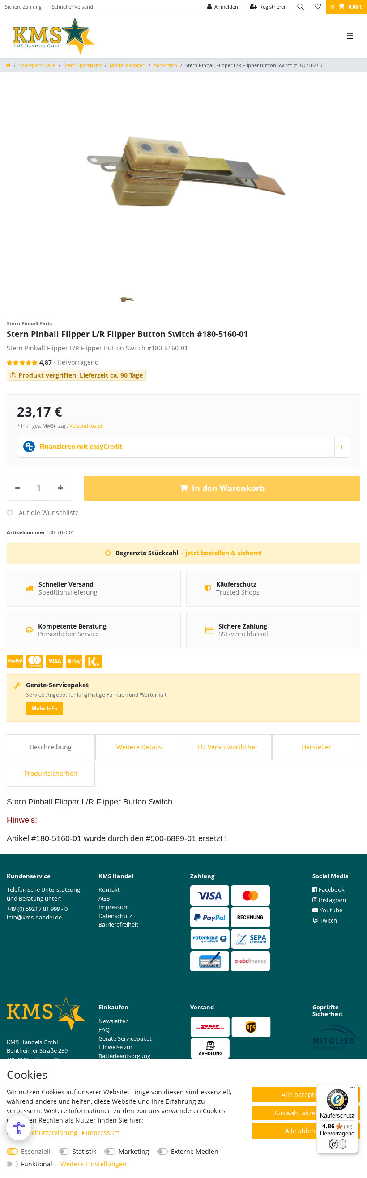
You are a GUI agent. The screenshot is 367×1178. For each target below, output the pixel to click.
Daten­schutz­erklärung (45, 1132)
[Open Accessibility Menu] (18, 1127)
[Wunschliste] (318, 7)
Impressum (103, 1132)
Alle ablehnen (306, 1131)
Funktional (36, 1164)
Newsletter (113, 1021)
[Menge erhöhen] (60, 488)
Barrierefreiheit (118, 924)
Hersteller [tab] (316, 747)
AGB (104, 898)
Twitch (327, 920)
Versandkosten (86, 425)
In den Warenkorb (228, 488)
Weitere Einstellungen (93, 1164)
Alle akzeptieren (306, 1094)
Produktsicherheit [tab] (50, 773)
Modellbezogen (127, 65)
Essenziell (36, 1151)
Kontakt (109, 889)
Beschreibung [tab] (51, 747)
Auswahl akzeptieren (305, 1113)
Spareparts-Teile (37, 65)
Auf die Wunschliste (43, 513)
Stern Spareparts (83, 65)
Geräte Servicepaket (125, 1038)
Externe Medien (194, 1151)
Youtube (330, 910)
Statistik (84, 1151)
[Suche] (301, 7)
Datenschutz (115, 916)
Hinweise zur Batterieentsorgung (124, 1051)
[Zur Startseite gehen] (8, 65)
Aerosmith (165, 65)
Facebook (331, 889)
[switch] (337, 1144)
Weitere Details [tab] (139, 747)
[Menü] (352, 1089)
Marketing (134, 1151)
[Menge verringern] (17, 488)
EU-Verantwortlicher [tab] (227, 747)
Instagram (331, 900)
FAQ (104, 1029)
